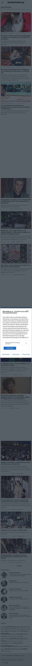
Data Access (15, 354)
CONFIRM (10, 348)
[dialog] (16, 333)
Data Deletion (6, 354)
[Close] (28, 311)
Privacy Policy (26, 354)
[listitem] (16, 343)
